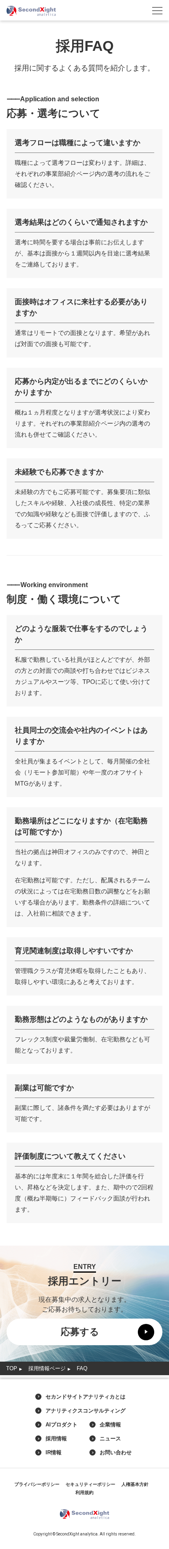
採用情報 (56, 1439)
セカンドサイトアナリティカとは (86, 1397)
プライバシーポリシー (36, 1484)
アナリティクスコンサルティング (86, 1411)
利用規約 (84, 1492)
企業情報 (110, 1425)
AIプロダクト (62, 1425)
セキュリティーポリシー (90, 1484)
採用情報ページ (47, 1368)
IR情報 (54, 1453)
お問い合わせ (116, 1453)
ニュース (110, 1439)
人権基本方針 (134, 1484)
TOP (11, 1368)
